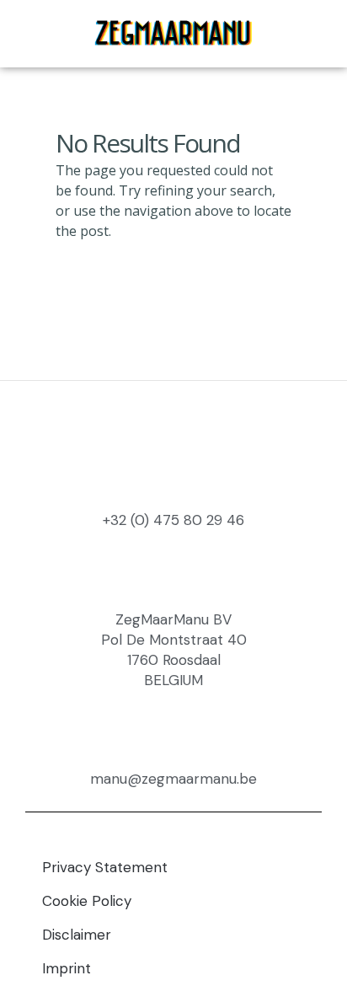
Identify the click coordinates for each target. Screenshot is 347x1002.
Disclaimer (76, 934)
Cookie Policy (86, 901)
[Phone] (49, 34)
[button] (315, 34)
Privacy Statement (105, 867)
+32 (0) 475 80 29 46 (173, 520)
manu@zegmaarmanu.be (173, 778)
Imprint (66, 968)
